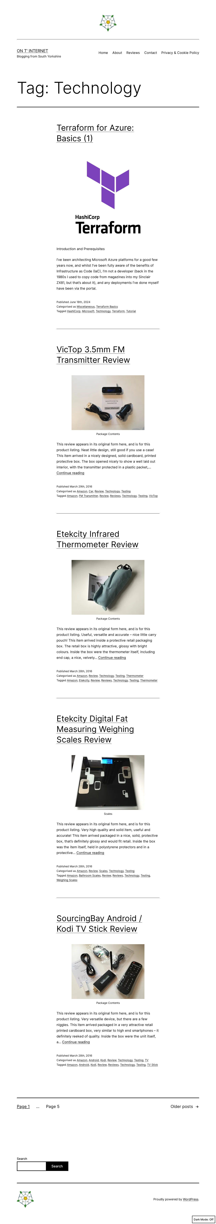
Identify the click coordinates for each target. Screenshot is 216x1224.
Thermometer (134, 675)
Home (103, 53)
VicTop (153, 495)
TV (146, 1060)
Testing (126, 491)
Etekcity (84, 680)
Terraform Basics (107, 306)
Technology (103, 311)
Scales (103, 871)
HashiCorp (73, 311)
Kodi (103, 1060)
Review (99, 491)
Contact (150, 53)
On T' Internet (32, 50)
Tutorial (131, 311)
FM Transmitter (88, 495)
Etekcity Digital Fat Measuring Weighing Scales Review (95, 729)
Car (91, 491)
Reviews (133, 53)
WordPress (190, 1199)
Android (94, 1060)
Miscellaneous (86, 306)
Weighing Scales (67, 880)
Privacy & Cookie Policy (180, 53)
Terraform (118, 311)
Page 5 (53, 1106)
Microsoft (88, 311)
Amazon (82, 491)
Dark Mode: (201, 1219)
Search (22, 1158)
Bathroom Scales (90, 875)
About (117, 53)
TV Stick (152, 1064)
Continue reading (70, 473)
